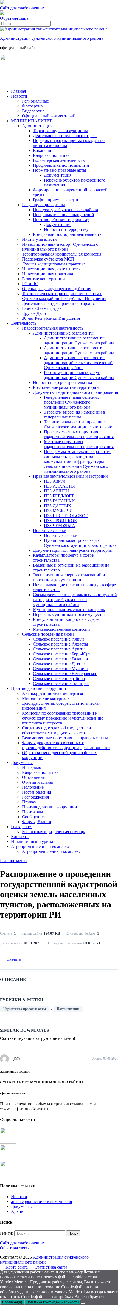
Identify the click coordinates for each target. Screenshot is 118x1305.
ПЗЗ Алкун (54, 481)
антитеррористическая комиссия (41, 1201)
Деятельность (23, 323)
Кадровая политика (51, 155)
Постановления (36, 792)
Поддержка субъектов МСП (48, 259)
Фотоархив (32, 106)
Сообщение (33, 816)
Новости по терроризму (66, 229)
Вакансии (42, 150)
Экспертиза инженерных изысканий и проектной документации (69, 577)
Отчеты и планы (37, 782)
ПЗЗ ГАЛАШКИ (59, 501)
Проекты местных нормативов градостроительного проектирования (79, 434)
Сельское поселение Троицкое (61, 683)
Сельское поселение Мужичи (60, 668)
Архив (17, 1211)
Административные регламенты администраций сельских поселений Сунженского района (78, 362)
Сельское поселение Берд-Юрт (61, 654)
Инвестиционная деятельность (51, 269)
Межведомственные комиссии (61, 629)
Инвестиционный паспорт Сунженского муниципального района (60, 246)
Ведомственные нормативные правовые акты (65, 737)
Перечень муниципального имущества (69, 614)
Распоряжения (35, 797)
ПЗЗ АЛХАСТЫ (59, 486)
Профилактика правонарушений (63, 214)
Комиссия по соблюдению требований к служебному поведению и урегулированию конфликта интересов (62, 718)
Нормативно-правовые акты (59, 170)
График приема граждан (55, 199)
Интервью (31, 767)
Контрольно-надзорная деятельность (67, 234)
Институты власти (39, 239)
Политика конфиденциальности (52, 1302)
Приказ (29, 802)
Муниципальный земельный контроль (69, 609)
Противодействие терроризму (61, 219)
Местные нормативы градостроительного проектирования (79, 444)
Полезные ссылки (49, 530)
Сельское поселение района (59, 678)
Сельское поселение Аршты (59, 649)
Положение (33, 787)
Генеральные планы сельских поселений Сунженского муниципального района (71, 402)
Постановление (68, 1009)
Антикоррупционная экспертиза (52, 693)
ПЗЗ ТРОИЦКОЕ (60, 520)
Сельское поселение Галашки (60, 658)
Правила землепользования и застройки (70, 476)
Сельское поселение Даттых (59, 663)
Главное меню (13, 860)
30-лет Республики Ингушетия (51, 318)
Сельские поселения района (48, 634)
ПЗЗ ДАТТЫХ (57, 505)
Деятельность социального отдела (65, 135)
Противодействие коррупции (38, 688)
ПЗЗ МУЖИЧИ (58, 510)
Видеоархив (33, 111)
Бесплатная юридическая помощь (53, 831)
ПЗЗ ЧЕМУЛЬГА (59, 525)
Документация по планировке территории (73, 550)
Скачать (14, 959)
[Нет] (83, 1303)
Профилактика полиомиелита (61, 165)
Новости (19, 96)
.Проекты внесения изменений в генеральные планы (74, 414)
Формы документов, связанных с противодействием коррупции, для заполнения (66, 745)
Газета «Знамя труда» (42, 308)
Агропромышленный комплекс (40, 846)
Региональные (35, 101)
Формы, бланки (36, 821)
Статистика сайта (50, 1267)
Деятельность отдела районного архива (59, 303)
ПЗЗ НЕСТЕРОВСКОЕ (66, 515)
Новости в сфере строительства (62, 382)
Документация (57, 175)
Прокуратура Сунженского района (65, 209)
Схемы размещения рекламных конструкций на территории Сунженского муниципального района (75, 599)
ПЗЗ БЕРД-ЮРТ (59, 496)
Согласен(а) (12, 1302)
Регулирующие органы (43, 204)
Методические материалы (46, 698)
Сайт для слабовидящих (22, 1243)
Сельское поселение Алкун (58, 639)
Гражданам (21, 826)
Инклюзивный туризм (32, 841)
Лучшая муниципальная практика (54, 264)
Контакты (20, 836)
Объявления (33, 777)
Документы (22, 762)
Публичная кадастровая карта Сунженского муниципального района (80, 543)
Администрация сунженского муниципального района (51, 38)
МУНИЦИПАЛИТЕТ (31, 120)
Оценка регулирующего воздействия (56, 288)
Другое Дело (34, 313)
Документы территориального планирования (75, 392)
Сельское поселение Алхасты (60, 644)
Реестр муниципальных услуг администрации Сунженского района (79, 375)
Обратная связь (14, 18)
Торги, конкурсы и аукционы (60, 130)
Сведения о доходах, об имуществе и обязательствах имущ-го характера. (56, 730)
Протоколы (32, 811)
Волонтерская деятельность (59, 160)
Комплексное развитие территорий (66, 387)
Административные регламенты (63, 333)
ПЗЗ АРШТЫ (56, 491)
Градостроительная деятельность (52, 328)
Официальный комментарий (48, 116)
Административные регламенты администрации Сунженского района (79, 340)
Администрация (37, 125)
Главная (18, 91)
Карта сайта (16, 1267)
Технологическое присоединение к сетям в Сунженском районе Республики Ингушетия (64, 296)
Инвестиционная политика (47, 273)
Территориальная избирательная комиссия (61, 254)
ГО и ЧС (30, 283)
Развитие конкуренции (43, 278)
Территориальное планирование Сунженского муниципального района (80, 424)
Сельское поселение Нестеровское (65, 673)
